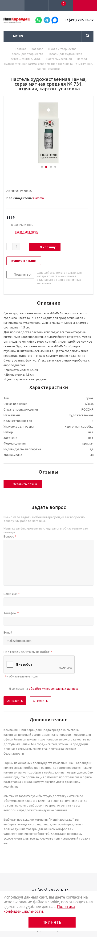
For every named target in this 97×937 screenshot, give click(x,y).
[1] (8, 182)
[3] (17, 182)
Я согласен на (43, 688)
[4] (22, 182)
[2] (13, 182)
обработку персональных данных (53, 688)
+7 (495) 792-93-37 (78, 20)
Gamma (38, 198)
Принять (52, 922)
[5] (26, 182)
